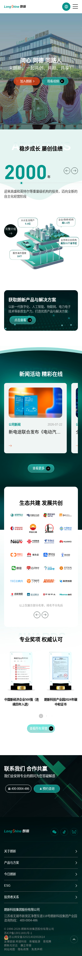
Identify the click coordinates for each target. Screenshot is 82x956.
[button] (67, 170)
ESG (7, 885)
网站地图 (9, 949)
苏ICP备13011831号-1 (18, 933)
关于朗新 (10, 851)
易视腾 (47, 941)
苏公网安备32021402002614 (26, 937)
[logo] (15, 7)
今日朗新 (10, 874)
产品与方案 (11, 862)
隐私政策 (23, 949)
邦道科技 (21, 941)
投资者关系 (11, 897)
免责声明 (36, 949)
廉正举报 (25, 945)
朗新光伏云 (11, 945)
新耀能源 (34, 941)
